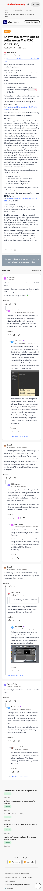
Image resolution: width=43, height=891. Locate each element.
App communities (17, 10)
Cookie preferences (10, 881)
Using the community (11, 877)
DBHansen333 (15, 484)
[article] (21, 291)
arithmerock (15, 310)
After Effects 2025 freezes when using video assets (20, 791)
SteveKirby (10, 445)
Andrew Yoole (19, 747)
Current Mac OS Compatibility (14, 814)
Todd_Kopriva (11, 52)
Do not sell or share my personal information (17, 884)
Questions (7, 12)
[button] (4, 5)
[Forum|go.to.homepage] (16, 4)
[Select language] (28, 4)
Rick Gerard (18, 341)
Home (6, 10)
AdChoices (10, 888)
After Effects (29, 10)
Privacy (30, 877)
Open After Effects (32, 22)
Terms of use (22, 877)
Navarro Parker (12, 684)
